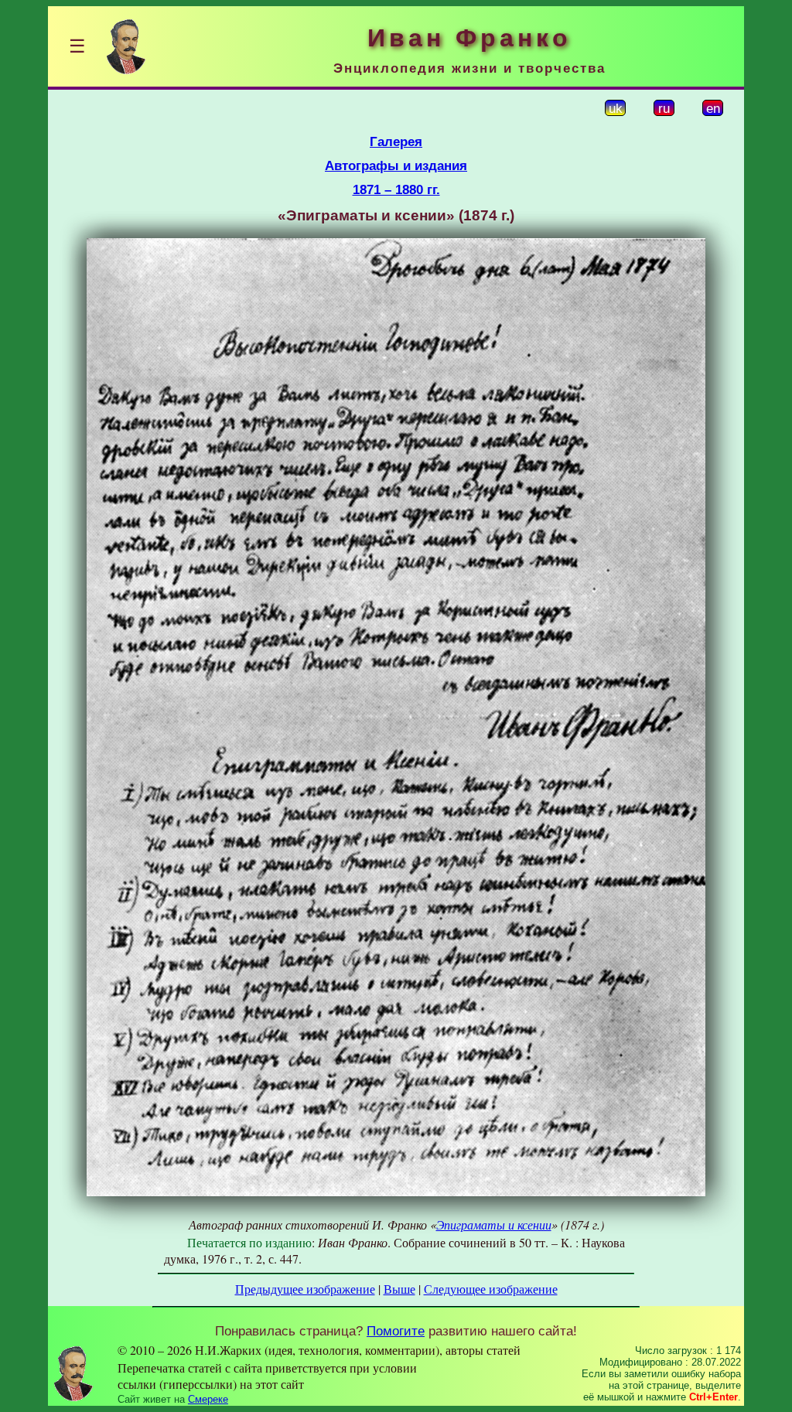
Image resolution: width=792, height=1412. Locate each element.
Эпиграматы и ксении (493, 1224)
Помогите (396, 1331)
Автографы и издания (396, 165)
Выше (399, 1289)
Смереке (208, 1399)
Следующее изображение (491, 1289)
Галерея (396, 141)
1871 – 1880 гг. (396, 189)
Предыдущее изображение (305, 1289)
